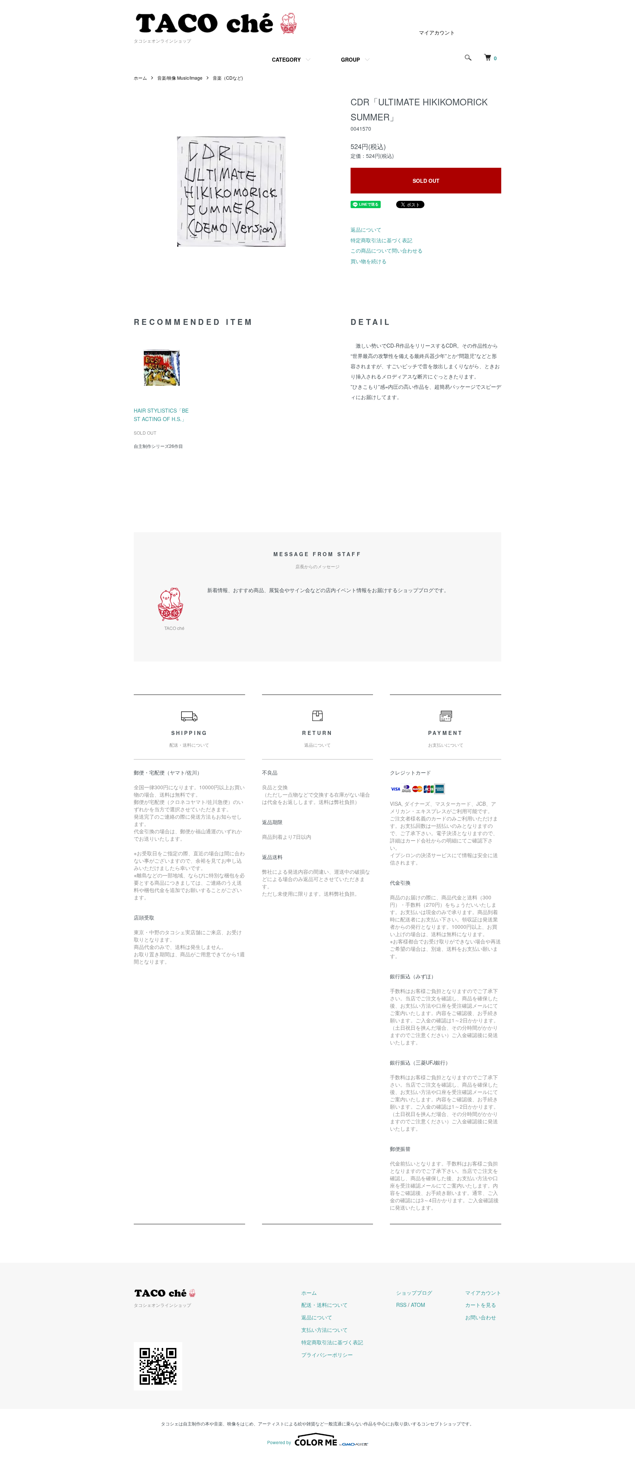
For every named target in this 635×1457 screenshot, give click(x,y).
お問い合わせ (480, 1317)
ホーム (140, 78)
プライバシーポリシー (327, 1354)
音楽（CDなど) (228, 78)
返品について (366, 229)
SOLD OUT (426, 180)
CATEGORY (286, 59)
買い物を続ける (369, 261)
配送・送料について (324, 1304)
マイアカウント (437, 32)
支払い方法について (324, 1329)
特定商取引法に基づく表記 (381, 240)
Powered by (279, 1442)
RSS (401, 1304)
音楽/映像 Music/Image (179, 78)
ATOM (418, 1304)
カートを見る (480, 1304)
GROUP (350, 59)
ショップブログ (414, 1292)
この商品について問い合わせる (387, 250)
